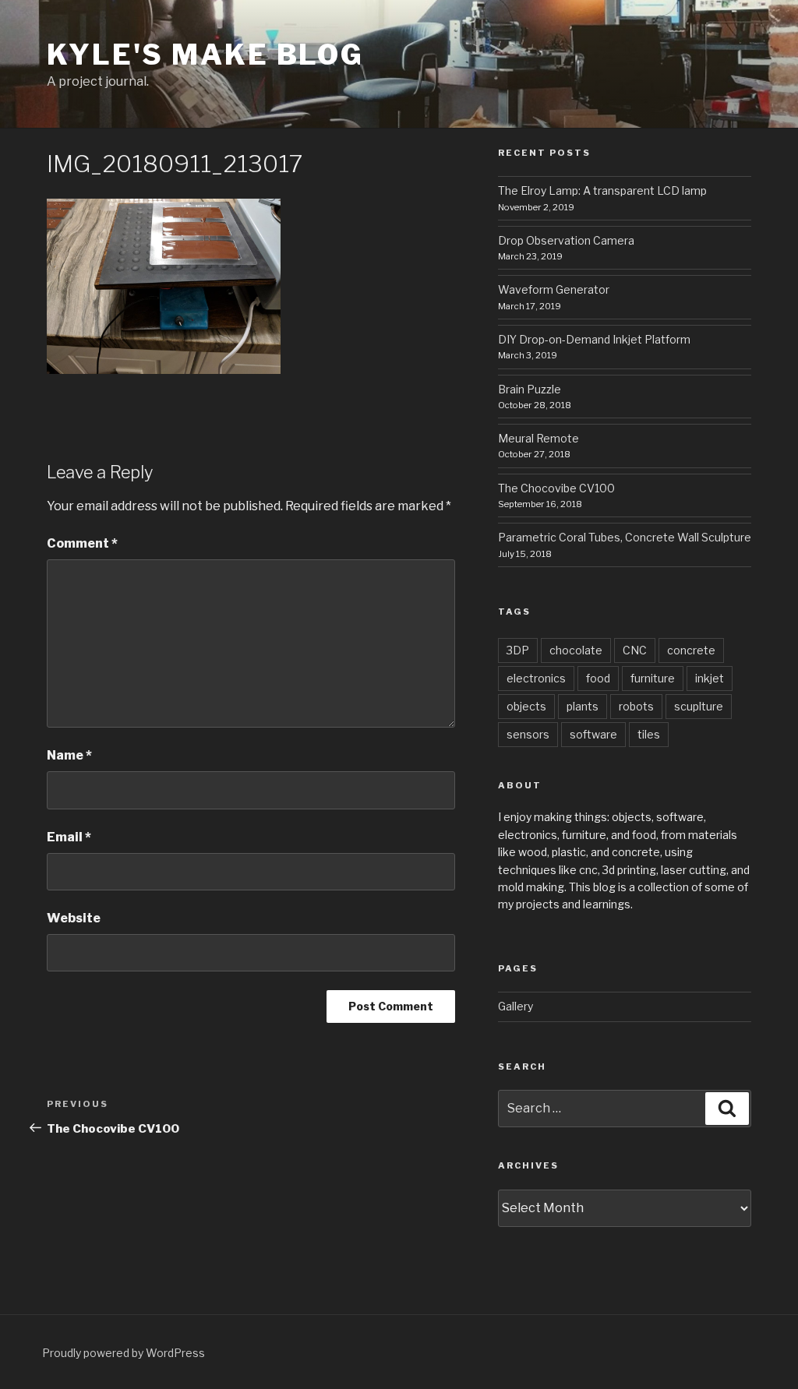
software (593, 734)
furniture (652, 678)
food (598, 678)
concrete (691, 650)
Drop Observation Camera (566, 240)
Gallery (515, 1006)
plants (582, 706)
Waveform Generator (553, 289)
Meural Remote (538, 438)
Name (69, 755)
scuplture (698, 706)
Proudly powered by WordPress (123, 1352)
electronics (536, 678)
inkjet (709, 678)
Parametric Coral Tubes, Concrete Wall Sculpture (624, 537)
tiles (648, 734)
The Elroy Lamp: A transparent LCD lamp (602, 190)
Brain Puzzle (529, 389)
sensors (528, 734)
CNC (635, 650)
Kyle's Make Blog (205, 54)
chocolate (575, 650)
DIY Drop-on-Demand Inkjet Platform (594, 339)
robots (636, 706)
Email (69, 837)
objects (526, 706)
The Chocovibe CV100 (556, 488)
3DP (518, 650)
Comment (82, 543)
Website (74, 918)
